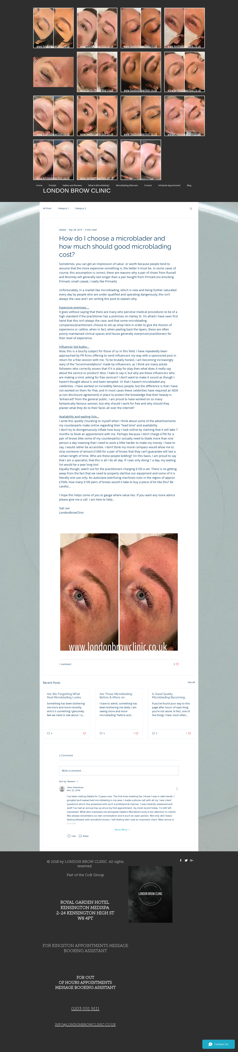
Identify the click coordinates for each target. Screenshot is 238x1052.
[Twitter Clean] (186, 860)
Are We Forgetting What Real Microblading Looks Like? (64, 695)
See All (191, 682)
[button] (191, 208)
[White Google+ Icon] (191, 860)
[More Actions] (177, 789)
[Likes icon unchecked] (69, 836)
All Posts (47, 208)
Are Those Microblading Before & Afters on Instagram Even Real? (116, 695)
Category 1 (63, 208)
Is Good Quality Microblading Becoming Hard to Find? (168, 695)
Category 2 (80, 208)
